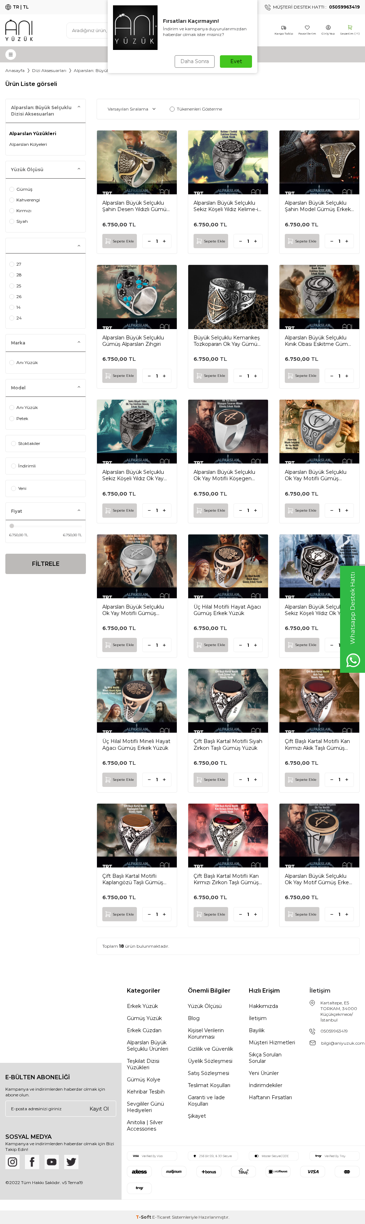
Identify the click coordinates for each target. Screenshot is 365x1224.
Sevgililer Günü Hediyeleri (145, 1107)
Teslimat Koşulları (209, 1085)
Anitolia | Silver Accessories (145, 1125)
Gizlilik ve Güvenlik (210, 1049)
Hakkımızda (263, 1006)
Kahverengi (28, 200)
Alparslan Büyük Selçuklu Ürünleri (147, 1045)
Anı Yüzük (27, 362)
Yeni (22, 488)
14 (18, 307)
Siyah (22, 221)
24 (19, 318)
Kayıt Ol (99, 1108)
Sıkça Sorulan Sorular (265, 1057)
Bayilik (256, 1030)
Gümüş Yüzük (144, 1018)
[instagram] (12, 1162)
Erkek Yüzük (142, 1006)
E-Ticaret (161, 1217)
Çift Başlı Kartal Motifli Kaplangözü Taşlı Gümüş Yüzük (132, 879)
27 (18, 264)
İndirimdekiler (265, 1085)
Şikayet (197, 1116)
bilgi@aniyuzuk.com (343, 1043)
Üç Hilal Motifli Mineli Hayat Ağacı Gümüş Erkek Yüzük (136, 744)
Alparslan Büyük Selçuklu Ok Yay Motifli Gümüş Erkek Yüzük (133, 610)
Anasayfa (15, 70)
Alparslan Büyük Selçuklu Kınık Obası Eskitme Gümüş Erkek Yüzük (319, 340)
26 (18, 296)
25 (18, 285)
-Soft (144, 1217)
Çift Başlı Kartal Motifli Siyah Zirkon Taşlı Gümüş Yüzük (228, 744)
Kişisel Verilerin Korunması (206, 1033)
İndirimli (27, 465)
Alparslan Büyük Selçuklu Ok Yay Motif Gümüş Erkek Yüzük (318, 879)
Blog (194, 1018)
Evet (236, 61)
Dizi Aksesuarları (49, 70)
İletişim (258, 1018)
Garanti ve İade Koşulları (206, 1100)
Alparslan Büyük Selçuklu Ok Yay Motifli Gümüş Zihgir (315, 475)
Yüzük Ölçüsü (205, 1006)
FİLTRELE (46, 563)
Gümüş (24, 189)
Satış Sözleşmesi (208, 1073)
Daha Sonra (194, 61)
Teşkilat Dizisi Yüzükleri (143, 1064)
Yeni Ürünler (264, 1073)
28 (19, 274)
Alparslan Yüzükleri (32, 133)
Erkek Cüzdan (144, 1030)
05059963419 (334, 1031)
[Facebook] (32, 1162)
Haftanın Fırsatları (270, 1097)
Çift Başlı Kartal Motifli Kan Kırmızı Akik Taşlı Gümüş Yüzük (317, 744)
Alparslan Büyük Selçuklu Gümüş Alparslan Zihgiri (133, 340)
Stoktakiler (29, 443)
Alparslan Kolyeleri (28, 144)
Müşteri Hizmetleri (272, 1042)
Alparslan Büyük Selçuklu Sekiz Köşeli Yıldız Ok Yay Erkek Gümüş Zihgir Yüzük (318, 610)
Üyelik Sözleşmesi (210, 1061)
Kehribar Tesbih (146, 1092)
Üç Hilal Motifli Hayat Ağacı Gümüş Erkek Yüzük (227, 610)
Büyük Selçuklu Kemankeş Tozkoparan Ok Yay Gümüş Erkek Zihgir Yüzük (227, 340)
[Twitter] (71, 1162)
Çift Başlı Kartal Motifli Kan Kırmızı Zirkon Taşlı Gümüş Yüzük (226, 879)
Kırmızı (23, 210)
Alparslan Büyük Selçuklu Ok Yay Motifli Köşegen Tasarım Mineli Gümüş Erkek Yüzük (224, 475)
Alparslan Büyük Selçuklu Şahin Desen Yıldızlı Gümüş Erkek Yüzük (135, 206)
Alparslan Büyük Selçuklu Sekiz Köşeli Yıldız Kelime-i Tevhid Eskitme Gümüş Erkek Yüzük (226, 206)
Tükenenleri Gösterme (199, 109)
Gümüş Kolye (143, 1079)
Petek (22, 418)
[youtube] (52, 1162)
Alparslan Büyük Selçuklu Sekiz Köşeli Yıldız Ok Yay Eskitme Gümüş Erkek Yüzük (133, 475)
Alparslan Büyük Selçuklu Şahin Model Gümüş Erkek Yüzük (318, 206)
